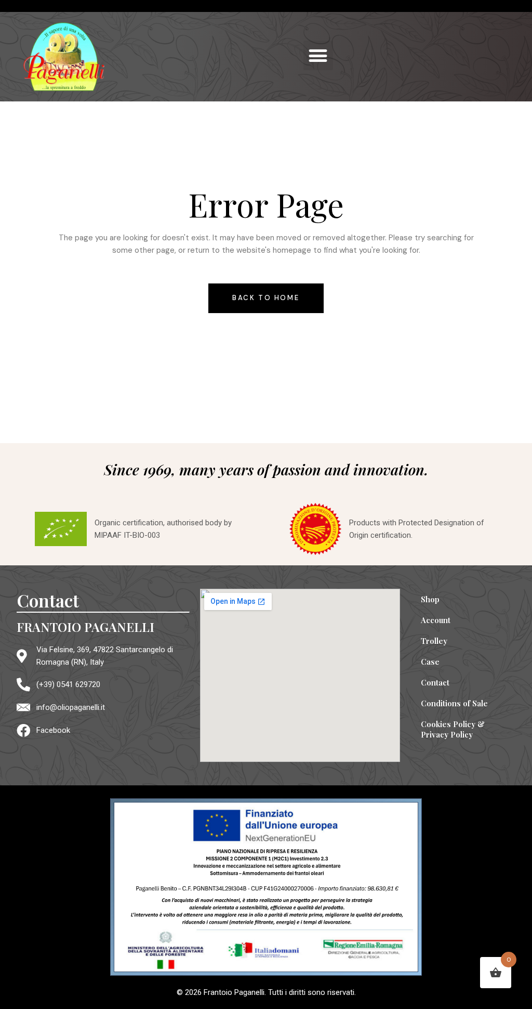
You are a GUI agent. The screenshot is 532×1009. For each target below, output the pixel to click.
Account (435, 620)
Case (430, 661)
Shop (430, 599)
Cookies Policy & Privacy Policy (453, 729)
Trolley (434, 641)
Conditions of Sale (454, 703)
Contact (435, 682)
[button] (318, 55)
